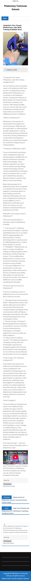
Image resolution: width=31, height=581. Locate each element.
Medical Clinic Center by (15, 578)
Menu (5, 18)
